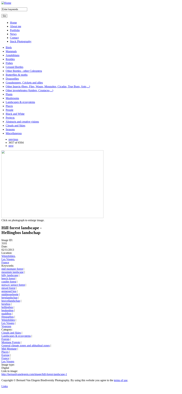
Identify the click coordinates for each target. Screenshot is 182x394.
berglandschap (9, 297)
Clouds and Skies (15, 125)
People (9, 109)
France (5, 262)
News (13, 33)
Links (4, 386)
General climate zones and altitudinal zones (25, 345)
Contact (14, 37)
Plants (9, 94)
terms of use (120, 380)
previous (13, 139)
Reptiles (10, 59)
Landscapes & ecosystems (20, 102)
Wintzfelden (8, 256)
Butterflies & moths (17, 74)
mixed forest (8, 288)
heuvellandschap (10, 300)
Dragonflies (12, 78)
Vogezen (6, 326)
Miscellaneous (14, 133)
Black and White (15, 113)
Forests (5, 339)
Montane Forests (10, 342)
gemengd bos (8, 291)
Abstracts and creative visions (22, 121)
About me (15, 26)
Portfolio (15, 30)
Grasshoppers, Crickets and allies (24, 82)
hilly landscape (9, 275)
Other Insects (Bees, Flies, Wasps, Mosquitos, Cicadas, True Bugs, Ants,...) (48, 86)
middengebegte (9, 294)
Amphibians (12, 55)
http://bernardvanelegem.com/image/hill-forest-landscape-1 (34, 374)
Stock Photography (20, 41)
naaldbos (6, 313)
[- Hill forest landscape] (52, 217)
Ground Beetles (14, 66)
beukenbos (7, 310)
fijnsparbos (7, 316)
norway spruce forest (13, 284)
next (11, 145)
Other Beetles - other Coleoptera (24, 70)
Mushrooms (12, 98)
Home (13, 22)
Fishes (9, 63)
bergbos (5, 303)
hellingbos (7, 307)
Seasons (10, 129)
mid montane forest (12, 268)
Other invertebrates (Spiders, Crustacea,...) (29, 90)
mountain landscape (12, 272)
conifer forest (8, 281)
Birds (9, 47)
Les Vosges (7, 259)
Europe (5, 355)
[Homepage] (6, 2)
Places (9, 106)
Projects (10, 117)
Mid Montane (9, 348)
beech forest (8, 278)
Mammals (11, 51)
